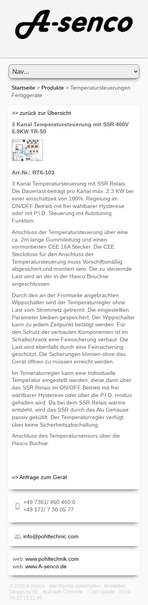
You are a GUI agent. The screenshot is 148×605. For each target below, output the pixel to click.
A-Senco (35, 586)
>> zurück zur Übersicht (41, 113)
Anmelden (115, 586)
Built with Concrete (63, 592)
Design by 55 (23, 592)
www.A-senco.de (46, 566)
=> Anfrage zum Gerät (39, 477)
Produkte (52, 87)
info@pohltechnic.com (51, 536)
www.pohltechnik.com (52, 559)
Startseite (23, 87)
